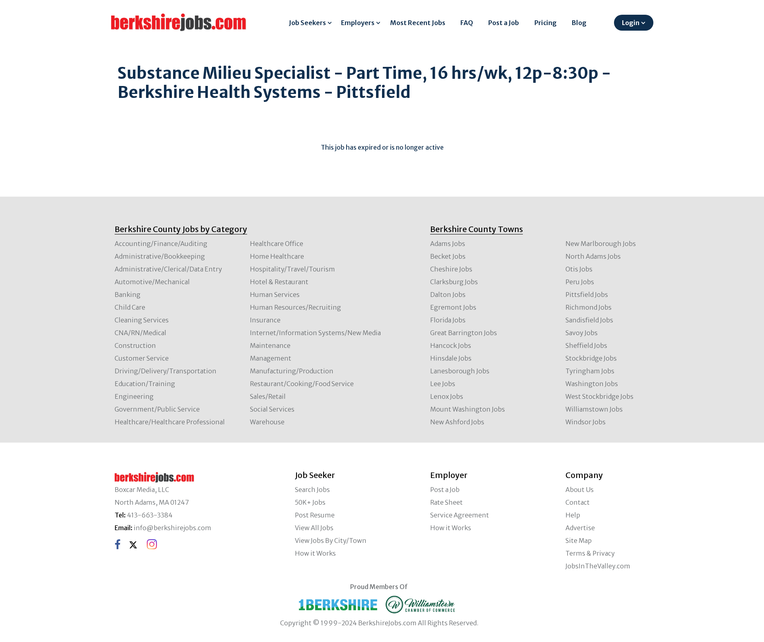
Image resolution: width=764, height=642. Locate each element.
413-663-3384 (150, 515)
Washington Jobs (591, 384)
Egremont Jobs (453, 307)
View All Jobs (314, 528)
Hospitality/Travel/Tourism (292, 269)
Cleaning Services (142, 320)
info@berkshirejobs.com (172, 528)
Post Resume (315, 515)
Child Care (130, 307)
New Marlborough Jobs (600, 244)
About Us (579, 490)
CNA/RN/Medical (140, 333)
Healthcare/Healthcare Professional (170, 422)
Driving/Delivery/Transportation (165, 371)
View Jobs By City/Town (330, 540)
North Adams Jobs (593, 256)
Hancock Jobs (450, 345)
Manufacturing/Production (291, 371)
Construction (135, 345)
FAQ (466, 23)
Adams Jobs (447, 244)
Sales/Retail (268, 396)
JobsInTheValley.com (597, 566)
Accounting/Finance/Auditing (161, 244)
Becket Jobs (448, 256)
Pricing (545, 23)
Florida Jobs (448, 320)
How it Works (315, 553)
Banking (127, 295)
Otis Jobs (578, 269)
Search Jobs (312, 490)
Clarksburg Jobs (454, 282)
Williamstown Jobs (594, 409)
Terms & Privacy (590, 553)
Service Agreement (459, 515)
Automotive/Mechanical (152, 282)
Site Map (578, 540)
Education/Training (145, 384)
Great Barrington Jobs (463, 333)
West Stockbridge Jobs (599, 396)
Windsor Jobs (585, 422)
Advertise (580, 528)
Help (572, 515)
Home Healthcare (277, 256)
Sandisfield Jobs (589, 320)
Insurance (265, 320)
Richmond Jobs (588, 307)
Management (270, 358)
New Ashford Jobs (457, 422)
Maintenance (270, 345)
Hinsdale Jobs (451, 358)
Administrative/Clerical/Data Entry (168, 269)
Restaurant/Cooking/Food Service (302, 384)
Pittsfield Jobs (586, 295)
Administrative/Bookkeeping (160, 256)
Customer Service (142, 358)
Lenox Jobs (446, 396)
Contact (577, 502)
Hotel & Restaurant (279, 282)
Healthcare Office (276, 244)
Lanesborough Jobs (459, 371)
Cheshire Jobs (451, 269)
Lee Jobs (442, 384)
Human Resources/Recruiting (295, 307)
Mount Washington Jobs (467, 409)
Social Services (272, 409)
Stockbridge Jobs (591, 358)
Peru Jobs (579, 282)
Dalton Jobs (448, 295)
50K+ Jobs (310, 502)
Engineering (134, 396)
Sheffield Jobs (586, 345)
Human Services (275, 295)
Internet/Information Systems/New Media (315, 333)
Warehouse (267, 422)
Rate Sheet (446, 502)
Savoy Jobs (581, 333)
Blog (579, 23)
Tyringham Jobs (589, 371)
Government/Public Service (157, 409)
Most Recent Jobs (417, 23)
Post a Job (503, 23)
